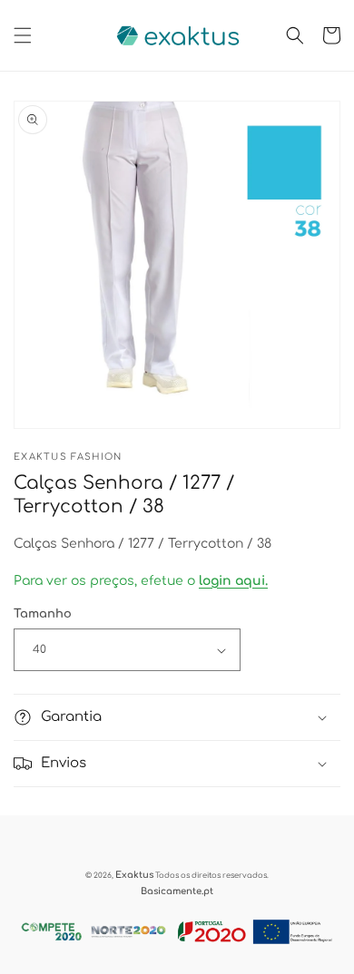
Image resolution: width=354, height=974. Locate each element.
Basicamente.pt (177, 891)
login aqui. (233, 581)
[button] (23, 35)
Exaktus (134, 875)
